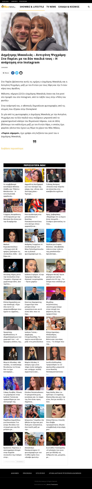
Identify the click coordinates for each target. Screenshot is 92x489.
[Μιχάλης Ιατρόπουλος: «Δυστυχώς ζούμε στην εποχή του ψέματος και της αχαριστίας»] (56, 293)
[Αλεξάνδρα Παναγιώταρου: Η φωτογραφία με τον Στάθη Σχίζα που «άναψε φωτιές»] (34, 439)
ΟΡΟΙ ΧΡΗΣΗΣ (40, 473)
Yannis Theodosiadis (52, 484)
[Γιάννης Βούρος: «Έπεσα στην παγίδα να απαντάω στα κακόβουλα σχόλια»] (56, 175)
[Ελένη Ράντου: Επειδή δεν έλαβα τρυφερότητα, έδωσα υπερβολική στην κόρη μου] (56, 411)
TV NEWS (51, 6)
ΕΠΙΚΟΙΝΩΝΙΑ (23, 1)
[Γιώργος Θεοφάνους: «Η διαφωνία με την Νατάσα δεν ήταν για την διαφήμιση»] (13, 205)
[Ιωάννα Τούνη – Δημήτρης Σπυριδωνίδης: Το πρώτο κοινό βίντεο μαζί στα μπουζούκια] (34, 323)
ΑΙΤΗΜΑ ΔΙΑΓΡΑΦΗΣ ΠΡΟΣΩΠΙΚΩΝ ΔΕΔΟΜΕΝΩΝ (65, 473)
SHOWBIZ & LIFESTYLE (32, 6)
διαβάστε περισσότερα (12, 148)
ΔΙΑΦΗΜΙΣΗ (14, 1)
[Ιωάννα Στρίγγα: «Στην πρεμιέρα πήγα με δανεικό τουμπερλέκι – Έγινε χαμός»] (34, 265)
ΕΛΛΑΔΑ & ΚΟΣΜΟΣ (68, 6)
